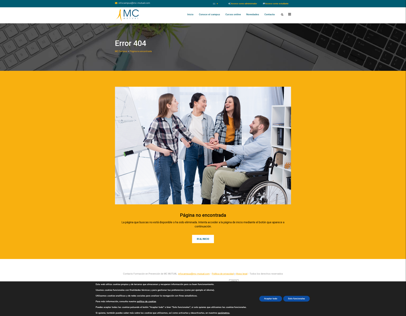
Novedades (252, 14)
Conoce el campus (209, 14)
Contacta (269, 14)
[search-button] (282, 14)
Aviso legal (241, 273)
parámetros (223, 313)
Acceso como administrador (243, 4)
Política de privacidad (223, 273)
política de (146, 301)
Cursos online (233, 14)
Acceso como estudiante (276, 4)
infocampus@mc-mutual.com (134, 3)
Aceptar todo (270, 298)
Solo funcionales (296, 298)
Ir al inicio (203, 239)
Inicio (190, 14)
